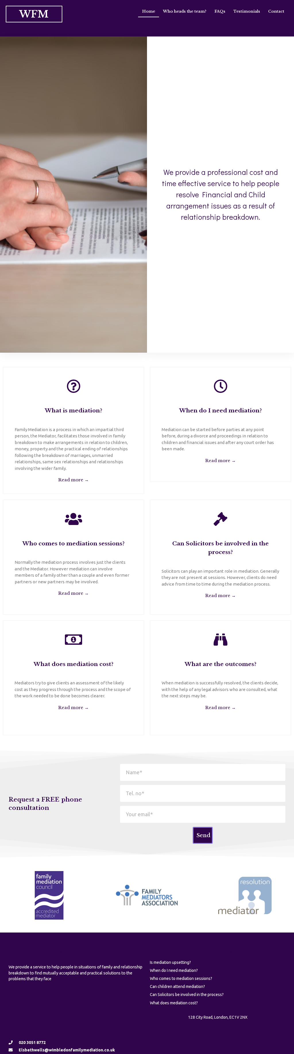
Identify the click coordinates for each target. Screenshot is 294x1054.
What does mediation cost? (174, 1003)
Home (148, 11)
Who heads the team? (184, 11)
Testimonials (246, 11)
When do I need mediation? (174, 970)
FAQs (219, 11)
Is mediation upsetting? (170, 962)
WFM (34, 14)
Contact (276, 11)
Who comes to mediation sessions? (181, 978)
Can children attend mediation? (177, 986)
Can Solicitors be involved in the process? (187, 994)
